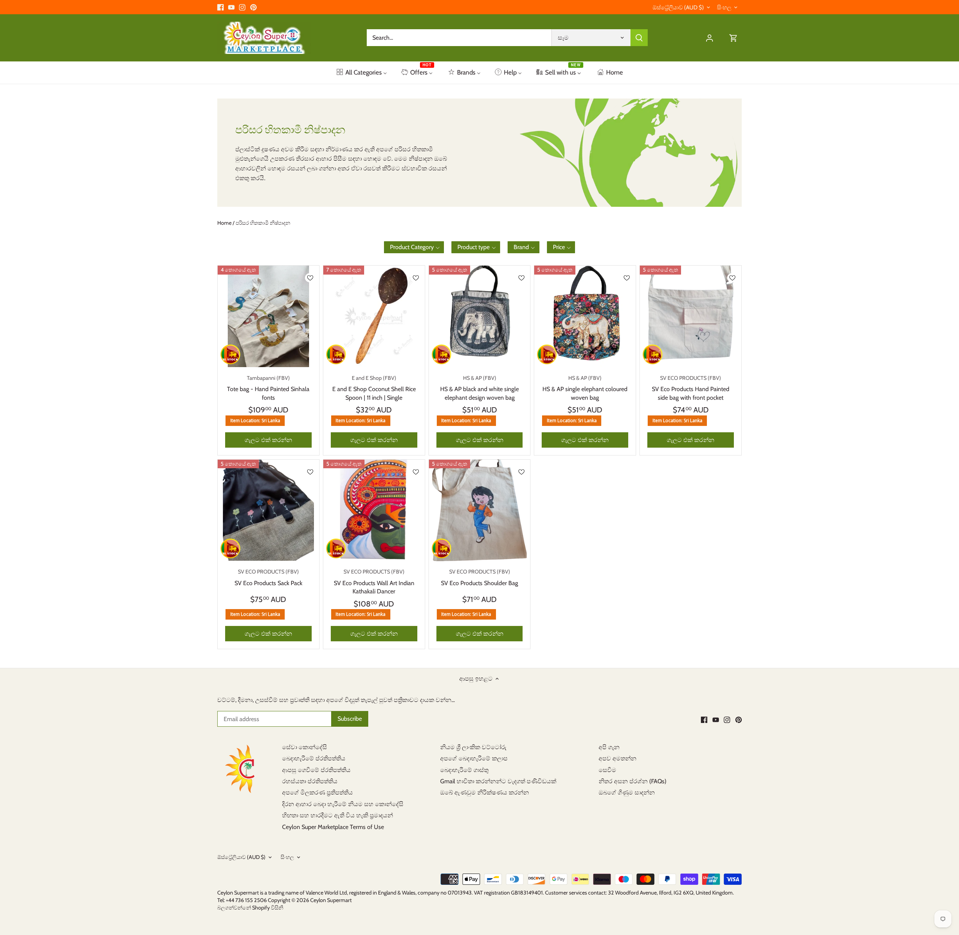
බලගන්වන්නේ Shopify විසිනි (250, 907)
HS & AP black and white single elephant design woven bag (479, 388)
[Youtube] (231, 7)
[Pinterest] (253, 7)
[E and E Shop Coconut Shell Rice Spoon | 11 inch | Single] (374, 316)
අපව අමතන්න (617, 758)
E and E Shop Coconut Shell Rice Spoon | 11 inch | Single (374, 388)
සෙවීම (607, 770)
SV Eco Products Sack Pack (268, 577)
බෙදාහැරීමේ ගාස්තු (464, 770)
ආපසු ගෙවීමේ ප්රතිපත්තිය (316, 770)
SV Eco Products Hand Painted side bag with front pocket (690, 388)
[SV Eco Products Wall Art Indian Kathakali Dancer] (374, 510)
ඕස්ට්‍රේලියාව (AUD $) (678, 7)
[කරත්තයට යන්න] (733, 37)
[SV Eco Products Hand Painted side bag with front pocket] (690, 316)
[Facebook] (220, 7)
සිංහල (724, 7)
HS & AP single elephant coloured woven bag (584, 388)
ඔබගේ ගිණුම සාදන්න (627, 792)
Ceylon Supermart (331, 900)
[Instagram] (242, 7)
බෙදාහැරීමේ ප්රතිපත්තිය (313, 758)
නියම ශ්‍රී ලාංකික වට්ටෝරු (473, 747)
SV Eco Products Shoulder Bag (479, 577)
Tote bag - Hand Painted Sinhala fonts (268, 388)
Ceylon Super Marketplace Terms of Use (333, 826)
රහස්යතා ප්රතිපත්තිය (310, 781)
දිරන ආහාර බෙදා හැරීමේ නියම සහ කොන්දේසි (342, 804)
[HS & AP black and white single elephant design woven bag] (479, 316)
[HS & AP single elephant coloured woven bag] (585, 316)
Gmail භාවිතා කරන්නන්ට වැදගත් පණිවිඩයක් (498, 781)
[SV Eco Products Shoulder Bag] (479, 510)
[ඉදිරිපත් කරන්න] (639, 37)
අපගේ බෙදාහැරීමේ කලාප (474, 758)
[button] (414, 247)
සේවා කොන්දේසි (304, 747)
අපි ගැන (609, 747)
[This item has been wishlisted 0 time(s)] (310, 277)
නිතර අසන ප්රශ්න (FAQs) (632, 781)
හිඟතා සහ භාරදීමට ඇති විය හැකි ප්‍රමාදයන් (337, 815)
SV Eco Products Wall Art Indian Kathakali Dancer (374, 581)
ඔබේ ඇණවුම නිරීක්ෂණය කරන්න (484, 792)
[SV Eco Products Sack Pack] (268, 510)
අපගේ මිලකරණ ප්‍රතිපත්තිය (317, 792)
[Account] (709, 37)
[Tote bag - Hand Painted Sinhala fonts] (268, 316)
